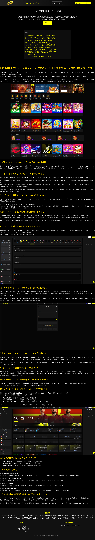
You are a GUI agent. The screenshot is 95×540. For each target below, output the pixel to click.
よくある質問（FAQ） (31, 54)
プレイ (47, 23)
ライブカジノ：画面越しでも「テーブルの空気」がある (40, 39)
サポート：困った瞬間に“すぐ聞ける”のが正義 (37, 47)
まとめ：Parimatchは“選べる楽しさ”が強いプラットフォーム (41, 56)
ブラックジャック (24, 529)
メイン (26, 3)
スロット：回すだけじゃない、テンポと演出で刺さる (39, 37)
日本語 (54, 3)
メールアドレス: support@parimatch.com (68, 525)
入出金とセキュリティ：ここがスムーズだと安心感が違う (40, 45)
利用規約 (24, 527)
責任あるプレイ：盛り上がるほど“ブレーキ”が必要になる (40, 51)
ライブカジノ (24, 531)
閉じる (87, 3)
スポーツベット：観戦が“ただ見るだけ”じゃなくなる (39, 40)
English (60, 3)
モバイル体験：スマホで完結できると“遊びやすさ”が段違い (41, 49)
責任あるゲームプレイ (24, 528)
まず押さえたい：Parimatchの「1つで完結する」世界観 (40, 35)
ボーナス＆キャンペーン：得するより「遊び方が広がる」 (40, 44)
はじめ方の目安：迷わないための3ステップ (36, 52)
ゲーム (32, 3)
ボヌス (37, 3)
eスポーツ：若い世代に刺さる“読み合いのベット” (38, 42)
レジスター (79, 3)
